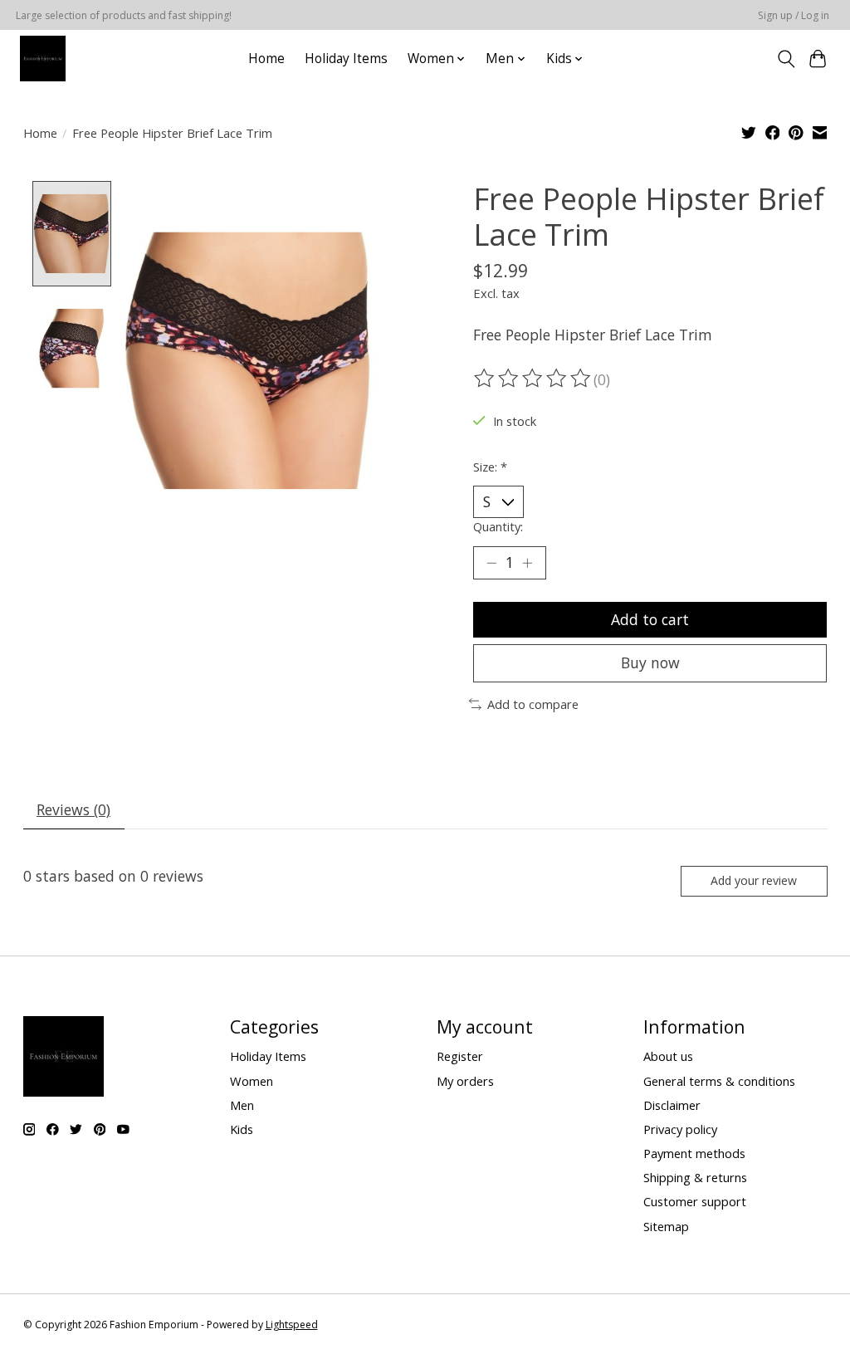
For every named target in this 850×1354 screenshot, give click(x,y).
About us (668, 1056)
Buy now (650, 662)
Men (242, 1105)
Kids (241, 1129)
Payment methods (694, 1153)
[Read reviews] (533, 378)
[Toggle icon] (786, 59)
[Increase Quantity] (527, 562)
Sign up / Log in (793, 15)
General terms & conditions (719, 1081)
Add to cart (650, 619)
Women (251, 1081)
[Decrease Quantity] (491, 562)
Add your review (754, 880)
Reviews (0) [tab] (73, 809)
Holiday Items (346, 58)
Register (460, 1056)
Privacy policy (680, 1129)
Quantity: (498, 526)
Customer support (694, 1201)
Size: (490, 466)
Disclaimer (672, 1105)
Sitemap (666, 1226)
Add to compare (533, 704)
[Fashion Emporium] (43, 58)
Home (266, 58)
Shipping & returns (695, 1177)
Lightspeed (292, 1324)
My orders (465, 1081)
